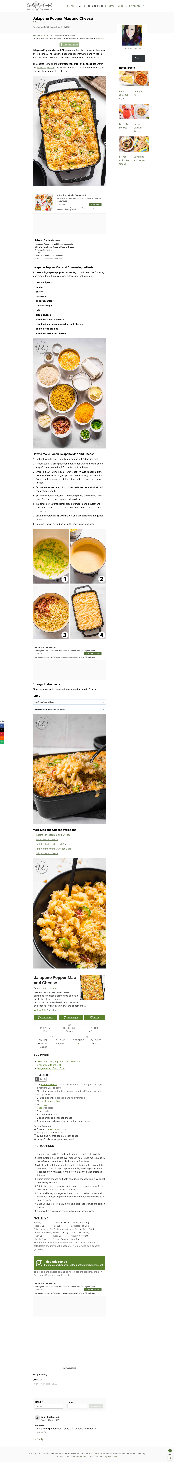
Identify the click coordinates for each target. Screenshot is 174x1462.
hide (58, 240)
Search (138, 58)
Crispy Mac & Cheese (47, 853)
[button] (35, 1010)
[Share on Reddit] (2, 738)
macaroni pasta (49, 1084)
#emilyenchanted (93, 1265)
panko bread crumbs (57, 1129)
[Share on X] (2, 730)
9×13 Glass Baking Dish (49, 1065)
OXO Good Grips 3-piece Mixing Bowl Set (58, 1061)
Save (96, 1017)
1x (37, 1079)
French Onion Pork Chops (125, 160)
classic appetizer (45, 67)
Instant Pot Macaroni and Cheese (53, 835)
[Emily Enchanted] (44, 6)
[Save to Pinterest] (2, 734)
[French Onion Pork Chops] (126, 144)
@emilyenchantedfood (65, 1265)
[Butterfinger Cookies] (141, 144)
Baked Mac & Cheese (47, 839)
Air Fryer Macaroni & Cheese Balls (53, 848)
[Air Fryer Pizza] (141, 78)
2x (41, 1079)
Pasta (51, 35)
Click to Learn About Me (132, 48)
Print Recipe (47, 1017)
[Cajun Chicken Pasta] (141, 111)
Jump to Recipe (70, 45)
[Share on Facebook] (2, 726)
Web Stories (81, 1456)
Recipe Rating (40, 1374)
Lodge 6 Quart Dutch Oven (51, 1068)
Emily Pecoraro (40, 22)
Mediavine (112, 1456)
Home (34, 35)
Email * (71, 1402)
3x (45, 1079)
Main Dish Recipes (43, 35)
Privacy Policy (100, 38)
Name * (39, 1402)
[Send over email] (2, 742)
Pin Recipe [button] (72, 1017)
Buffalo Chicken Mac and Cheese (53, 844)
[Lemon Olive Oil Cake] (126, 78)
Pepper (41, 1107)
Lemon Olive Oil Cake (123, 95)
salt (45, 1104)
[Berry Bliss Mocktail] (126, 111)
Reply (40, 1439)
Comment (38, 1380)
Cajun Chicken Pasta (138, 128)
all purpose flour (52, 1101)
